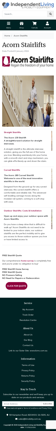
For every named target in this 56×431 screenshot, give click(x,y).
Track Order (28, 315)
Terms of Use (28, 365)
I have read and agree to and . (29, 408)
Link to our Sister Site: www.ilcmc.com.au (28, 350)
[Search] (50, 14)
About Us (28, 334)
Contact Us (28, 345)
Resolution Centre (28, 320)
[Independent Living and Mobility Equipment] (28, 5)
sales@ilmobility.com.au (29, 419)
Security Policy (28, 381)
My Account (28, 309)
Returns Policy (28, 375)
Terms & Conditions (31, 408)
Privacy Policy (28, 370)
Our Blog (28, 340)
